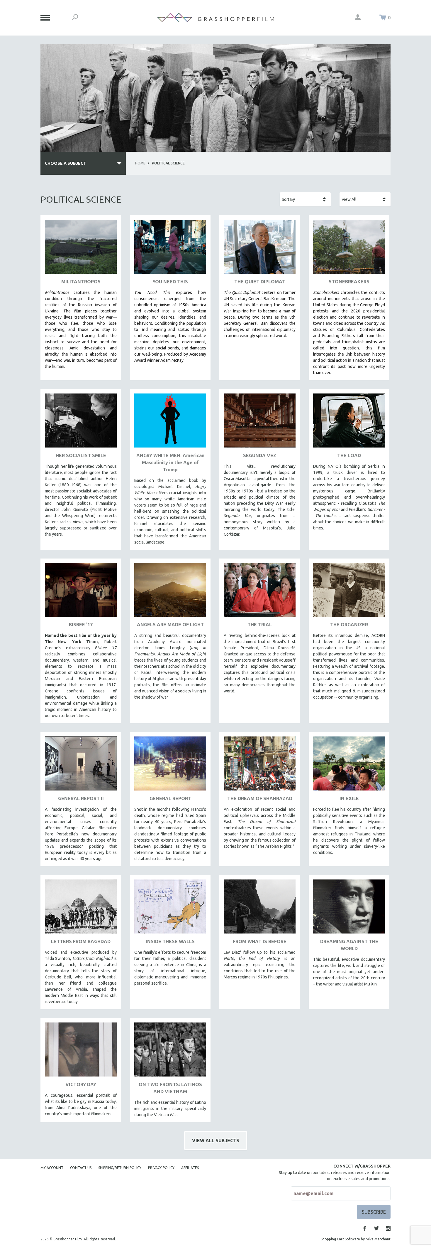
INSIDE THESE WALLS (170, 941)
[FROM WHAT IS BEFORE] (260, 908)
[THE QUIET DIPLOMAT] (260, 249)
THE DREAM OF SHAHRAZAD (259, 798)
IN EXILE (349, 798)
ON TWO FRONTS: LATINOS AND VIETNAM (170, 1088)
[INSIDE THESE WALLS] (170, 908)
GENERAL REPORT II (81, 798)
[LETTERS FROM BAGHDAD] (81, 908)
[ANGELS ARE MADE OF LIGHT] (170, 592)
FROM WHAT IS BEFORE (259, 941)
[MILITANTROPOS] (81, 249)
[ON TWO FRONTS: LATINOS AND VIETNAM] (170, 1051)
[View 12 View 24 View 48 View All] (365, 199)
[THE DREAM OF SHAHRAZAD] (260, 765)
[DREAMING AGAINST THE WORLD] (349, 908)
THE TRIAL (259, 624)
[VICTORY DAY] (81, 1051)
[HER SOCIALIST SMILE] (81, 422)
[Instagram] (388, 1228)
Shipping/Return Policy (119, 1168)
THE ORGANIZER (349, 624)
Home (140, 163)
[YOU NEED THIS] (170, 249)
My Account (51, 1168)
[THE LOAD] (349, 422)
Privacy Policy (161, 1168)
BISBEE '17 (81, 624)
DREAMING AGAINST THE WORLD (349, 945)
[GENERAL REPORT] (170, 765)
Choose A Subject (65, 163)
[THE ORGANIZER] (349, 592)
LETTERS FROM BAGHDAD (81, 941)
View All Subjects (215, 1140)
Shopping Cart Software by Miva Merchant (356, 1239)
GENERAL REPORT (170, 798)
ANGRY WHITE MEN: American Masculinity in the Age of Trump (170, 462)
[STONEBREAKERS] (349, 249)
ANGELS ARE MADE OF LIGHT (170, 624)
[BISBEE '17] (81, 592)
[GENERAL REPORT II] (81, 765)
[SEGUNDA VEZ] (260, 422)
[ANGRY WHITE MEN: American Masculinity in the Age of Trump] (170, 422)
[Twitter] (376, 1228)
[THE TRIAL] (260, 592)
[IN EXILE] (349, 765)
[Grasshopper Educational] (215, 17)
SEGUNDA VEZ (259, 455)
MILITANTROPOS (81, 281)
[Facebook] (364, 1228)
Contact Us (80, 1168)
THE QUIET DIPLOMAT (259, 281)
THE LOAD (349, 455)
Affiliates (190, 1168)
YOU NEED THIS (170, 281)
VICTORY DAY (80, 1084)
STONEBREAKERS (349, 281)
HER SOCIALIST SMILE (81, 455)
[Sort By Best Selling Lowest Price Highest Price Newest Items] (305, 199)
